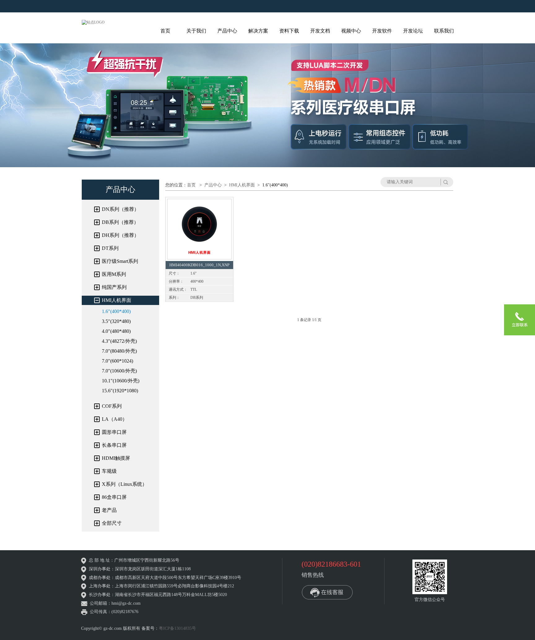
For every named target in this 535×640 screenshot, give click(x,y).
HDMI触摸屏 (116, 458)
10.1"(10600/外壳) (120, 380)
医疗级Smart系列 (120, 261)
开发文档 (320, 30)
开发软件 (382, 30)
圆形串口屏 (114, 432)
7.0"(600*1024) (117, 361)
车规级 (109, 471)
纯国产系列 (114, 287)
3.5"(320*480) (116, 321)
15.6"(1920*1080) (120, 390)
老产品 (109, 510)
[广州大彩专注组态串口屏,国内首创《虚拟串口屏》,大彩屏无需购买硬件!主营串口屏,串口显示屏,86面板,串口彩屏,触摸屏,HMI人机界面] (93, 22)
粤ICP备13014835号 (177, 628)
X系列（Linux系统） (124, 484)
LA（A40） (114, 419)
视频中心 (351, 30)
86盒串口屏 (114, 497)
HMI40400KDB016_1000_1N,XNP (199, 265)
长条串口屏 (114, 445)
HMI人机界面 (116, 300)
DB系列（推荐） (120, 222)
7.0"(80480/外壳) (119, 351)
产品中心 (227, 30)
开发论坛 (413, 30)
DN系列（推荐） (120, 209)
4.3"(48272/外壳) (119, 341)
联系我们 (444, 30)
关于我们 (196, 30)
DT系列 (110, 248)
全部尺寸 (112, 523)
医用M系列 (114, 274)
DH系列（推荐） (120, 235)
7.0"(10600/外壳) (119, 370)
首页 (165, 30)
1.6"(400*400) (116, 311)
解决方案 (258, 30)
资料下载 (289, 30)
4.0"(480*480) (116, 331)
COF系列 (112, 406)
